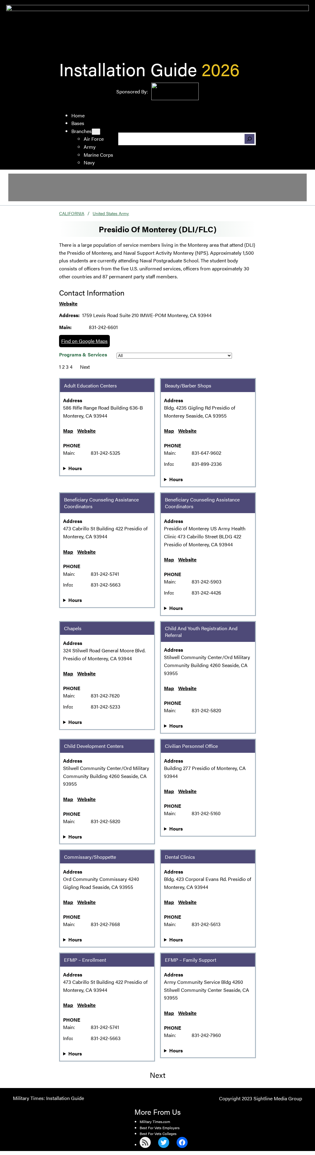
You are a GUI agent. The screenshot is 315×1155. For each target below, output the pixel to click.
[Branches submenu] (96, 131)
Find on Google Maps (84, 340)
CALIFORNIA (71, 213)
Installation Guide (128, 68)
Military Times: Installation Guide (48, 1098)
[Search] (249, 139)
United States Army (111, 213)
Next (85, 366)
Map (68, 430)
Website (68, 303)
